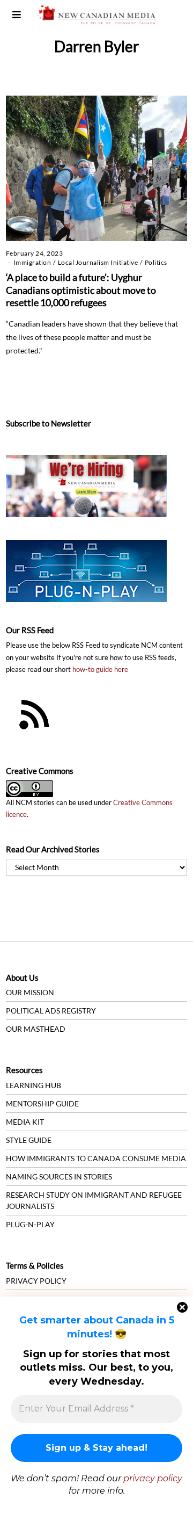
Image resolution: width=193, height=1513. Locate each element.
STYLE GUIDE (28, 1140)
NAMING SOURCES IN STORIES (59, 1176)
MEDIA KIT (25, 1121)
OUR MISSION (30, 992)
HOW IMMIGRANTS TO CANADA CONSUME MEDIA (96, 1158)
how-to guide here (100, 669)
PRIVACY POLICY (36, 1280)
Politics (156, 262)
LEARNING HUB (33, 1085)
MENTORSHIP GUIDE (42, 1103)
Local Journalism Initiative (98, 262)
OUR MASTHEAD (35, 1028)
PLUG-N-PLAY (30, 1224)
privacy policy (152, 1478)
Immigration (32, 262)
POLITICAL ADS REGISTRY (51, 1010)
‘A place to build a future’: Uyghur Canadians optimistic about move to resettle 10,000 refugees (81, 289)
